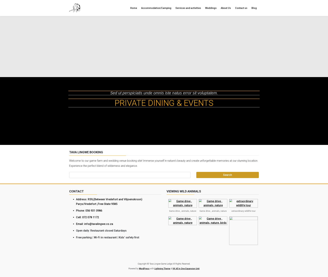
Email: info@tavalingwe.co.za (94, 224)
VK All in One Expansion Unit (186, 268)
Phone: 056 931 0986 (89, 210)
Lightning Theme (162, 268)
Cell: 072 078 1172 (87, 217)
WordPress (144, 268)
